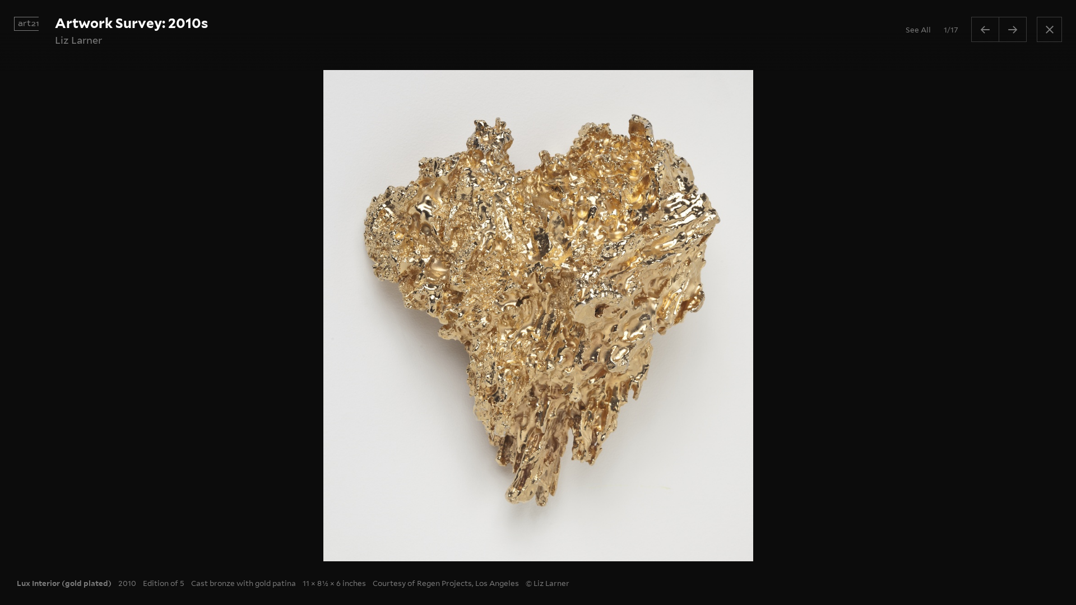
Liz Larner (78, 40)
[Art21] (26, 24)
